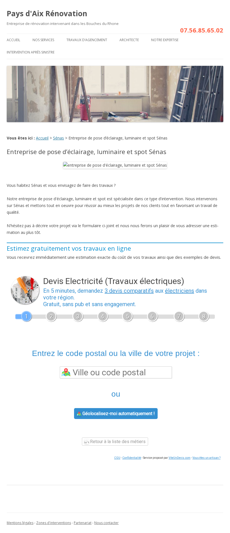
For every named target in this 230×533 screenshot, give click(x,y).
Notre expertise (164, 40)
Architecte (129, 40)
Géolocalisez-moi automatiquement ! (118, 413)
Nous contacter (106, 522)
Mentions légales (20, 522)
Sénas (58, 138)
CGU (117, 457)
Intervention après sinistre (30, 52)
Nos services (43, 40)
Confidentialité (131, 457)
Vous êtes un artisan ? (206, 457)
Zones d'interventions (53, 522)
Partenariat (82, 522)
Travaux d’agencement (86, 40)
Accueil (13, 40)
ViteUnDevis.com (179, 457)
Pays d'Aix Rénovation (47, 13)
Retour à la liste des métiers (117, 441)
